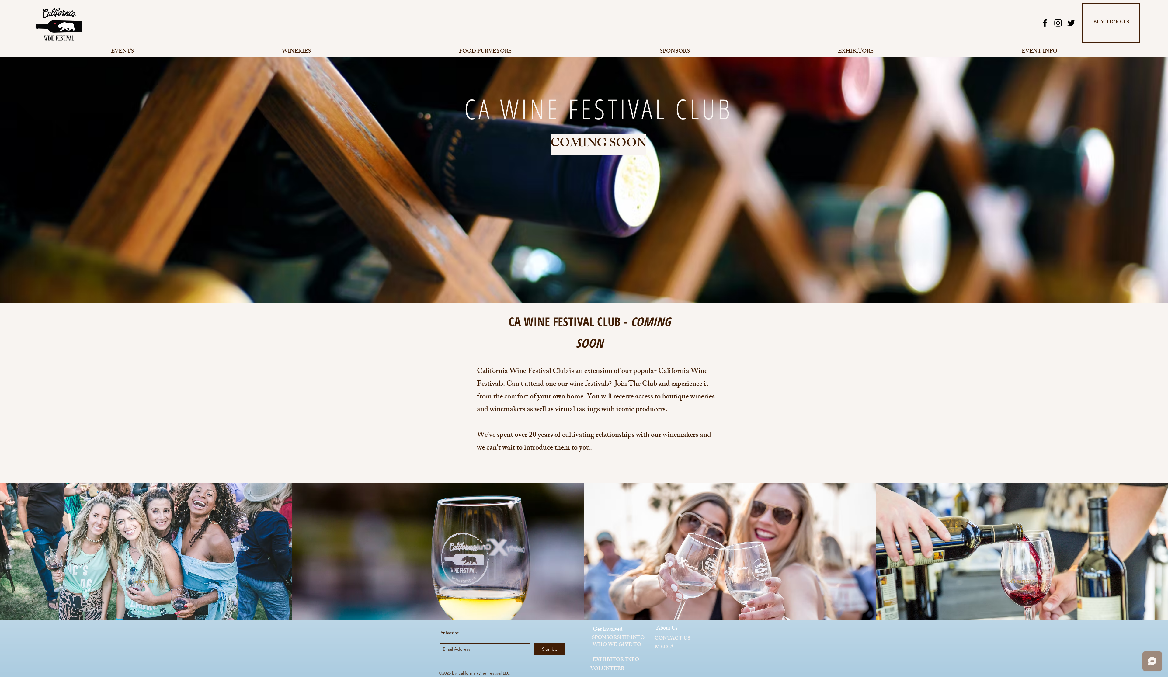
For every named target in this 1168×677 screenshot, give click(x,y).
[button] (146, 581)
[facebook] (1045, 23)
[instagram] (1058, 23)
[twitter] (1071, 23)
